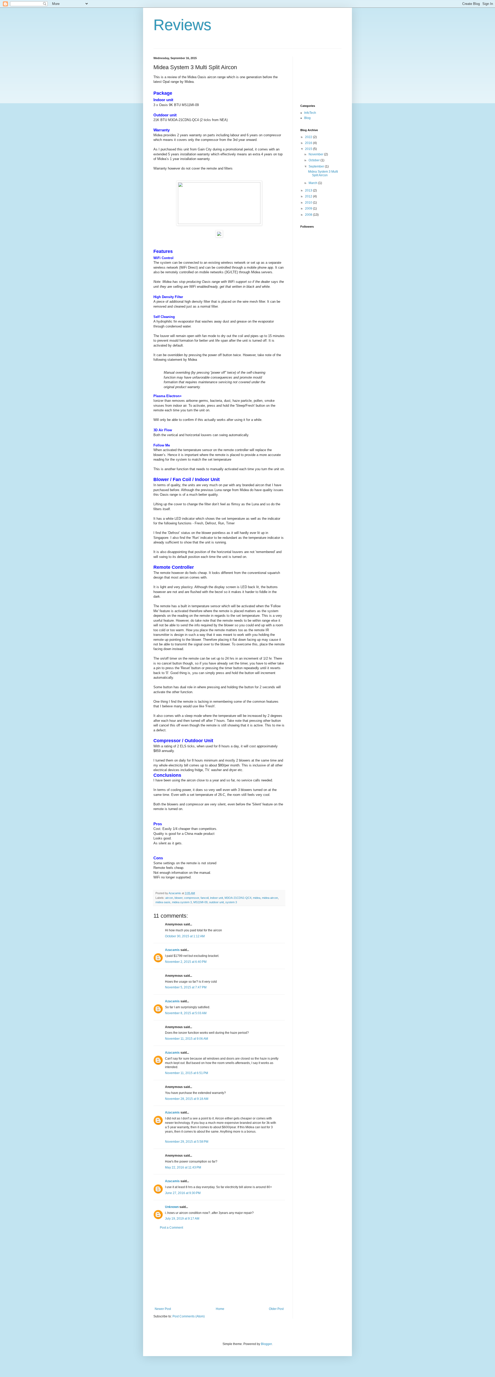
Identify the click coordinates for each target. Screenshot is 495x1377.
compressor (191, 897)
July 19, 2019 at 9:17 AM (182, 1218)
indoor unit (216, 897)
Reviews (182, 25)
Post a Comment (171, 1227)
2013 (309, 190)
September (317, 166)
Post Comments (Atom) (188, 1316)
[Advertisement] (219, 1268)
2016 (309, 143)
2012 (309, 196)
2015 (309, 149)
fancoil (205, 897)
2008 (309, 215)
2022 (309, 137)
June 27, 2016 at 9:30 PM (183, 1193)
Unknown (172, 1207)
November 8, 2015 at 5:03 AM (186, 1013)
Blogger (266, 1344)
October (314, 160)
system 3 (231, 902)
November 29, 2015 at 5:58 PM (186, 1141)
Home (220, 1309)
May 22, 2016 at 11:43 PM (183, 1167)
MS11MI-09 (200, 902)
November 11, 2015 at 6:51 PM (186, 1073)
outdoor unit (216, 902)
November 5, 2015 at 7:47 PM (186, 987)
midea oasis (162, 902)
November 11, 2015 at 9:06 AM (186, 1038)
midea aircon (270, 897)
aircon (169, 897)
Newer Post (163, 1309)
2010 (309, 202)
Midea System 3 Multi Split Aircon (323, 173)
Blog (307, 118)
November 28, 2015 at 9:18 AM (186, 1099)
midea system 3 (182, 902)
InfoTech (310, 113)
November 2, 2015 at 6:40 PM (186, 962)
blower (179, 897)
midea (256, 897)
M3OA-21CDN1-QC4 (238, 897)
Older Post (276, 1309)
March (313, 183)
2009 (309, 208)
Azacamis (172, 950)
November (316, 154)
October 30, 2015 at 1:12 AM (185, 936)
